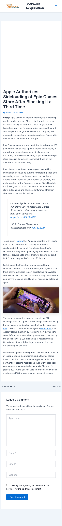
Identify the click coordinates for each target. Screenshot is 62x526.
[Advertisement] (31, 56)
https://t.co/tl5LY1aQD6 (23, 217)
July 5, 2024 (38, 227)
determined (45, 328)
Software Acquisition (35, 6)
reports (19, 241)
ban (5, 328)
